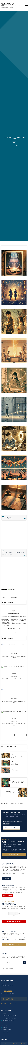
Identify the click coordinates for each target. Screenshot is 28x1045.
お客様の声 (5, 1027)
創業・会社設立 (6, 823)
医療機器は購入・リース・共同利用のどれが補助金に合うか (14, 678)
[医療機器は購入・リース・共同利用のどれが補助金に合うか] (14, 667)
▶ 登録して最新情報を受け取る (14, 921)
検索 (25, 962)
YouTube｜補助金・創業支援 (8, 1020)
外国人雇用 (13, 821)
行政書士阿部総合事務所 (7, 4)
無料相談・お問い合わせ (14, 854)
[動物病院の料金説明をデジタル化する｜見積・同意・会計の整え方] (14, 711)
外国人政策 (19, 821)
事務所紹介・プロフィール (8, 1029)
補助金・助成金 (14, 653)
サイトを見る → (6, 878)
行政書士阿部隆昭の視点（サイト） (10, 1015)
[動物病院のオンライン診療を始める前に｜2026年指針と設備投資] (14, 689)
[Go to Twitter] (15, 633)
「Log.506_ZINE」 (7, 518)
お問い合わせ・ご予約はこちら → (8, 1003)
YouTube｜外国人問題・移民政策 (9, 1018)
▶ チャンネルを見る (7, 895)
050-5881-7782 (17, 5)
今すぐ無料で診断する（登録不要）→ (14, 944)
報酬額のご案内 (6, 1031)
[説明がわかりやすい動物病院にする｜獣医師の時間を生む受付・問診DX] (14, 644)
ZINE (14, 142)
